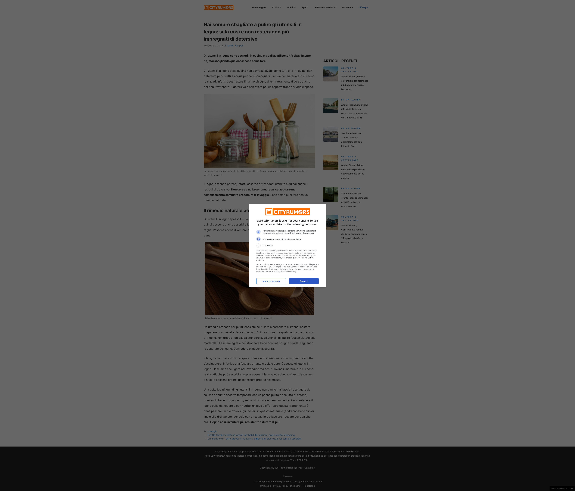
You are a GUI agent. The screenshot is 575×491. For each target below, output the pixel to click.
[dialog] (287, 245)
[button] (287, 245)
